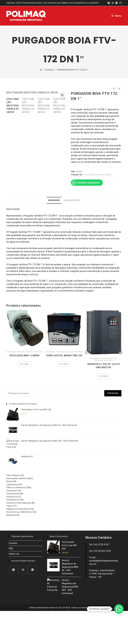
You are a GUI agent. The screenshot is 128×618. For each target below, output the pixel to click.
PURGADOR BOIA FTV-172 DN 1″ (72, 70)
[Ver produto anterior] (114, 89)
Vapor (108, 174)
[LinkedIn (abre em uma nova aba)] (116, 3)
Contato (13, 543)
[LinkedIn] (32, 569)
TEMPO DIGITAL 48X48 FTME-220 (64, 355)
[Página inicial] (41, 70)
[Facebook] (13, 569)
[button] (62, 95)
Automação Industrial (94, 174)
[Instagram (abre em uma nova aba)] (113, 3)
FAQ (11, 548)
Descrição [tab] (54, 200)
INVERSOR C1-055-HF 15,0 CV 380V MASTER (103, 366)
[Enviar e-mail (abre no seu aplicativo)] (120, 3)
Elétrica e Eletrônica (34, 352)
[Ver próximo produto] (119, 89)
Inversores (108, 360)
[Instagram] (23, 569)
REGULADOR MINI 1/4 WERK (25, 355)
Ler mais (24, 364)
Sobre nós (14, 554)
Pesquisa (112, 393)
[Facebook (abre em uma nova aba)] (109, 3)
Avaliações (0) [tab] (72, 200)
